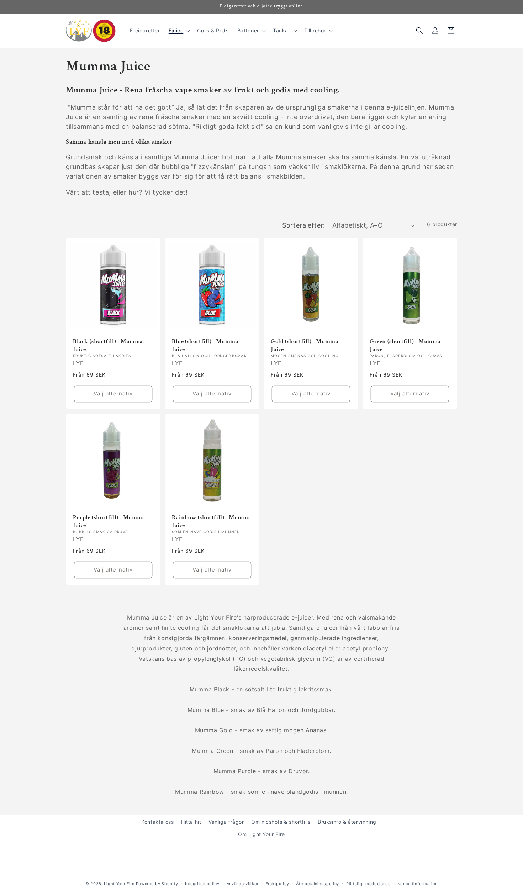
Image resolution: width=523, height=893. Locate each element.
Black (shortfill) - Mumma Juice (108, 345)
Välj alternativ (113, 393)
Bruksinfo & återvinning (347, 822)
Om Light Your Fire (261, 834)
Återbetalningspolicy (317, 883)
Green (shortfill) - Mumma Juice (405, 345)
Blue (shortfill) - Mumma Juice (205, 345)
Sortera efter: (303, 225)
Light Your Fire (119, 883)
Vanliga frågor (226, 822)
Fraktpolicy (277, 883)
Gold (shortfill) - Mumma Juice (304, 345)
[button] (178, 30)
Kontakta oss (157, 822)
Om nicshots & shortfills (280, 822)
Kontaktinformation (418, 883)
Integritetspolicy (202, 883)
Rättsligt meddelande (368, 883)
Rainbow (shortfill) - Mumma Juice (211, 521)
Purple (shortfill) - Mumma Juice (109, 521)
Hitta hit (191, 822)
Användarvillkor (243, 883)
